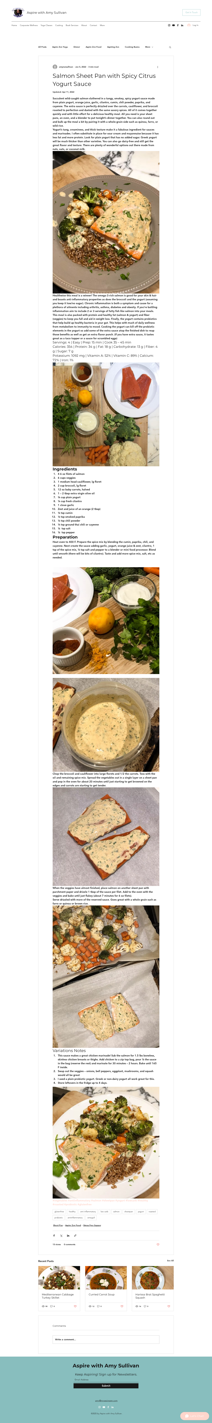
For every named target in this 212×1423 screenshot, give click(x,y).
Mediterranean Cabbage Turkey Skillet (58, 1296)
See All (170, 1260)
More (147, 47)
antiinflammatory (75, 1217)
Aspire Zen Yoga (60, 47)
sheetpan (128, 1211)
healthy (72, 1211)
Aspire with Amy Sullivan (46, 13)
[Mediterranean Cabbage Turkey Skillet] (59, 1277)
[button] (170, 47)
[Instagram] (169, 25)
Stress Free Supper (92, 1225)
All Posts (42, 47)
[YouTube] (173, 25)
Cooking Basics (132, 47)
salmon (116, 1211)
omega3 (91, 1217)
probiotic (59, 1217)
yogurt (141, 1211)
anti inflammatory (88, 1211)
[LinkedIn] (182, 25)
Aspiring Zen (113, 47)
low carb (104, 1211)
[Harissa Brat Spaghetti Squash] (153, 1277)
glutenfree (59, 1211)
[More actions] (157, 67)
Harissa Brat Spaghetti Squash (150, 1296)
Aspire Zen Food (93, 47)
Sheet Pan (58, 1225)
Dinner (77, 47)
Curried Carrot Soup (102, 1294)
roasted (152, 1211)
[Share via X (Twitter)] (61, 1235)
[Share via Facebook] (54, 1235)
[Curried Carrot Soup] (106, 1277)
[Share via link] (75, 1235)
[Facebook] (177, 25)
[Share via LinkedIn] (68, 1235)
